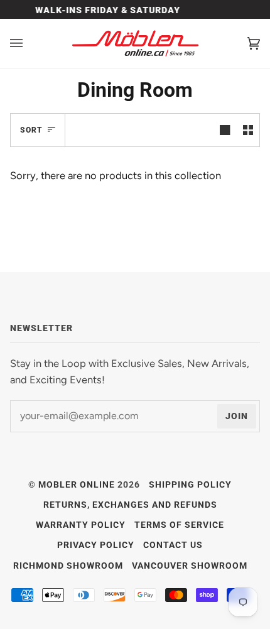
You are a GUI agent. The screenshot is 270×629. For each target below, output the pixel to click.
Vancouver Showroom (189, 566)
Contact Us (173, 545)
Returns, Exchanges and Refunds (130, 505)
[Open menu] (29, 43)
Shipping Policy (190, 484)
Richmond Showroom (68, 566)
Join (236, 416)
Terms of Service (179, 525)
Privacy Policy (95, 545)
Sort (31, 130)
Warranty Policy (81, 525)
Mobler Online (76, 484)
